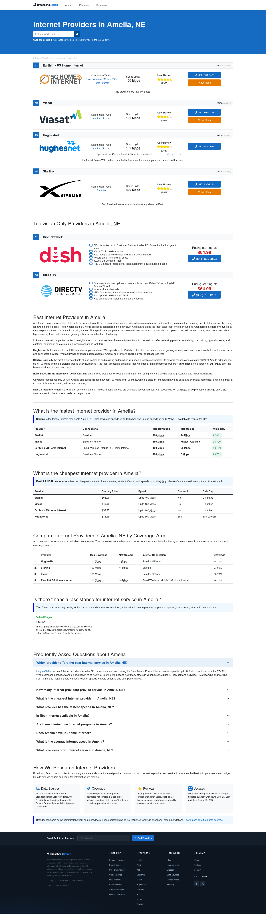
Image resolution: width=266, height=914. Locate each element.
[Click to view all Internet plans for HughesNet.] (61, 146)
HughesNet (41, 454)
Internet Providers (117, 859)
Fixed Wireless (94, 79)
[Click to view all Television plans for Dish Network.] (61, 254)
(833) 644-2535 (205, 146)
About (196, 859)
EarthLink (141, 859)
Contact (197, 869)
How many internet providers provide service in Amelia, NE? (80, 689)
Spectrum (141, 874)
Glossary (171, 869)
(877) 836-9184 (205, 184)
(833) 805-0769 (205, 112)
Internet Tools (173, 864)
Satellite (96, 118)
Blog (169, 859)
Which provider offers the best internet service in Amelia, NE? (82, 662)
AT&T (139, 869)
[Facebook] (196, 883)
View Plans (204, 82)
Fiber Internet (115, 864)
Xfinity (139, 864)
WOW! (140, 899)
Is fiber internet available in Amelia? (63, 715)
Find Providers (144, 838)
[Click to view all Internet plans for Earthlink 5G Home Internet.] (61, 79)
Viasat (38, 441)
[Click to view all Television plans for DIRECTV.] (61, 290)
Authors (197, 864)
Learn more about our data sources (204, 820)
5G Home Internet (105, 81)
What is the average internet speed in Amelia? (70, 741)
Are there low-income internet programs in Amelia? (74, 724)
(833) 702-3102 (206, 295)
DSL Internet (115, 879)
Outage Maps (173, 879)
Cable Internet (115, 874)
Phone (106, 118)
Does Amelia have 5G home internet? (63, 732)
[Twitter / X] (202, 883)
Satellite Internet (116, 889)
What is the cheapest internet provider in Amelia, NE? (75, 698)
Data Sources (173, 874)
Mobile (107, 79)
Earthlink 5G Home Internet (50, 448)
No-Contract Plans (117, 894)
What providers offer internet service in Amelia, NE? (74, 750)
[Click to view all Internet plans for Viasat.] (61, 116)
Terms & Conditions (62, 885)
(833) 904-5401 (205, 75)
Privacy (49, 885)
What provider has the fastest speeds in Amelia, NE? (75, 707)
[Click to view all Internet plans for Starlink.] (61, 188)
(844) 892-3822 (206, 258)
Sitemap (170, 884)
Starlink (38, 435)
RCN (139, 894)
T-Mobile (140, 889)
